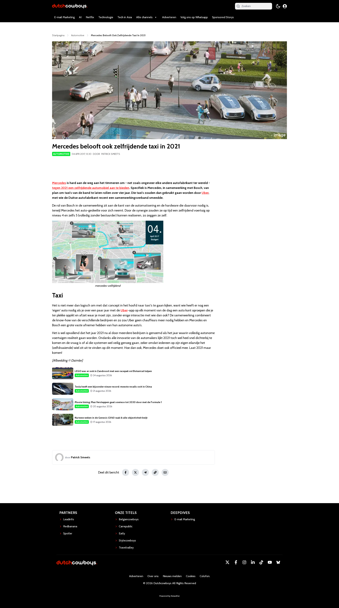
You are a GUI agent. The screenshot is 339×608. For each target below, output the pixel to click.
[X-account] (227, 562)
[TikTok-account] (261, 562)
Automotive (61, 154)
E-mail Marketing (64, 17)
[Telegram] (145, 472)
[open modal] (285, 6)
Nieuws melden (172, 576)
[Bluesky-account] (278, 562)
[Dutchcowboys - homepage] (69, 6)
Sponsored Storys (223, 17)
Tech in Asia (124, 17)
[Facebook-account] (236, 562)
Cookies (190, 576)
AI (80, 17)
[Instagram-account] (244, 562)
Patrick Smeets (110, 154)
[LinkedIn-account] (253, 562)
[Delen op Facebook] (125, 472)
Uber (205, 193)
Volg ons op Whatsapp (194, 17)
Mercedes (59, 183)
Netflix (90, 17)
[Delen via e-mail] (165, 472)
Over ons (153, 576)
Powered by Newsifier (169, 596)
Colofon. (205, 576)
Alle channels (144, 17)
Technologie (105, 17)
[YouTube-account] (270, 562)
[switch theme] (278, 6)
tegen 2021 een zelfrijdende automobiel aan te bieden (90, 188)
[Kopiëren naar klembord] (155, 472)
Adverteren (169, 17)
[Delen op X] (135, 472)
